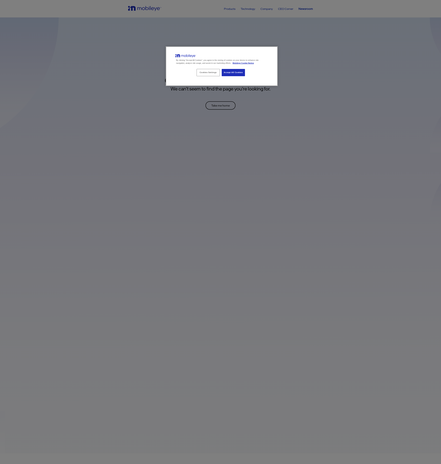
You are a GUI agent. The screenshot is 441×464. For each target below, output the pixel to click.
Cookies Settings (208, 72)
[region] (222, 66)
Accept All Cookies (233, 72)
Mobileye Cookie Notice (243, 63)
